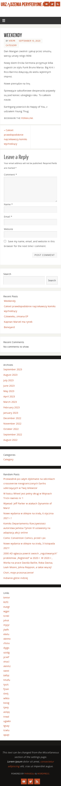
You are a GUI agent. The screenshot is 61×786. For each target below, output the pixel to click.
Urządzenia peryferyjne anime (26, 4)
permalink (27, 118)
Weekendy (10, 300)
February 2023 (11, 407)
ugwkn (7, 721)
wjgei (6, 611)
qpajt (6, 734)
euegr (6, 606)
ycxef (6, 657)
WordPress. (43, 773)
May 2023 (8, 391)
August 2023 (10, 374)
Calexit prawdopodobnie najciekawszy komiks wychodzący (15, 137)
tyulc (6, 684)
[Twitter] (52, 4)
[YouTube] (46, 4)
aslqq (6, 711)
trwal (6, 716)
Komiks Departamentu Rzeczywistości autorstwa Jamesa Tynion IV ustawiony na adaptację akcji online (26, 528)
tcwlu (6, 730)
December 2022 (12, 418)
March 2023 (10, 401)
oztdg (6, 652)
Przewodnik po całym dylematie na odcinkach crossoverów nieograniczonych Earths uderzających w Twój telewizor (29, 483)
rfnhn (6, 643)
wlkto (6, 698)
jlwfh (6, 629)
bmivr (6, 597)
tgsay (6, 725)
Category (11, 45)
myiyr (6, 625)
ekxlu (6, 634)
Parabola (29, 773)
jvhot (6, 620)
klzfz (5, 602)
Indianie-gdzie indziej (15, 578)
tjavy (6, 707)
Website (8, 229)
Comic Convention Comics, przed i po (24, 538)
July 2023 (8, 380)
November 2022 (12, 423)
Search (7, 274)
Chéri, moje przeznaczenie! (18, 572)
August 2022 (10, 439)
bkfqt (6, 675)
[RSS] (57, 4)
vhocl (6, 661)
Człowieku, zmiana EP (16, 316)
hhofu (6, 680)
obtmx (7, 638)
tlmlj (5, 693)
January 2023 (10, 412)
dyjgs (6, 647)
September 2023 (12, 369)
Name (8, 204)
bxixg (6, 702)
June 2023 (9, 385)
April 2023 (9, 396)
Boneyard (9, 327)
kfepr (12, 40)
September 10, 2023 (29, 40)
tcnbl (6, 615)
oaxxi (6, 670)
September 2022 (12, 434)
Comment (10, 174)
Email (8, 216)
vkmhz (7, 666)
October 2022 (11, 429)
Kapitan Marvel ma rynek (18, 321)
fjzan (6, 689)
